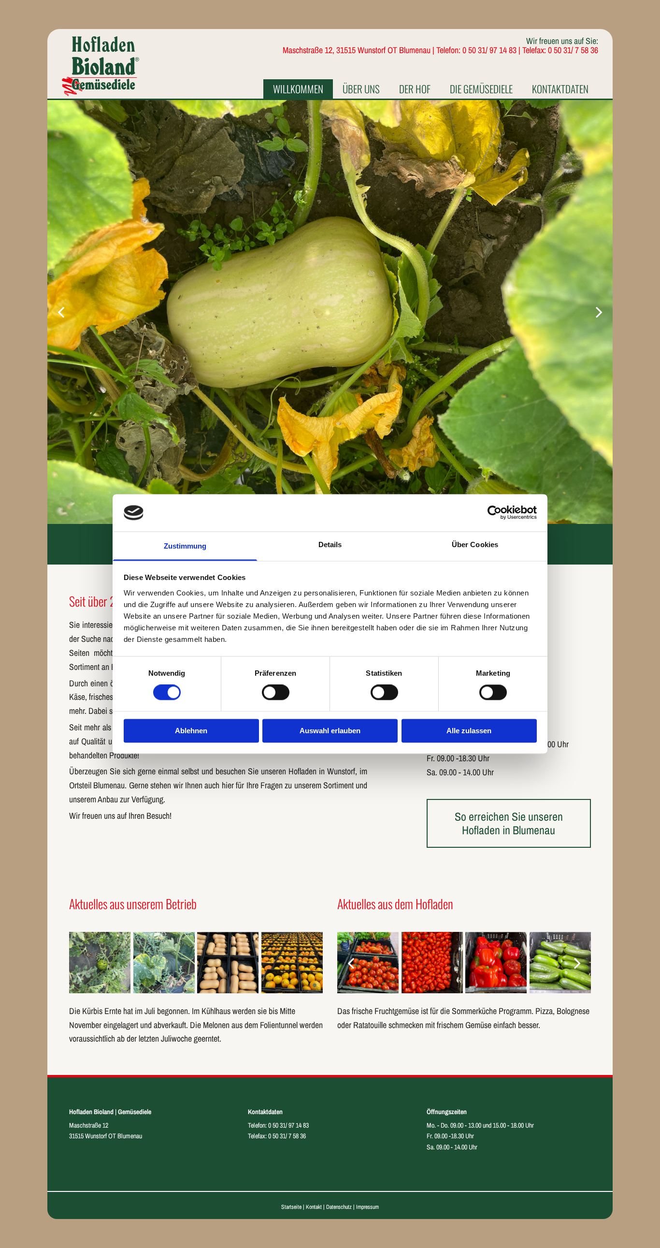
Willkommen (298, 88)
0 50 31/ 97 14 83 (288, 1125)
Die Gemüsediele (481, 88)
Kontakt (314, 1207)
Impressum (367, 1207)
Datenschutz (339, 1207)
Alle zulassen (468, 730)
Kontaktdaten (560, 88)
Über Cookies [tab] (475, 544)
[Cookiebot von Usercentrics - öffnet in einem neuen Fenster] (494, 513)
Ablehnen (191, 730)
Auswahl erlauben (330, 730)
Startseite (291, 1207)
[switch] (275, 692)
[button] (509, 823)
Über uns (361, 88)
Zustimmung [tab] (185, 546)
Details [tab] (330, 544)
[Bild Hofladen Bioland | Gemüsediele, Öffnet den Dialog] (330, 312)
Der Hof (414, 88)
